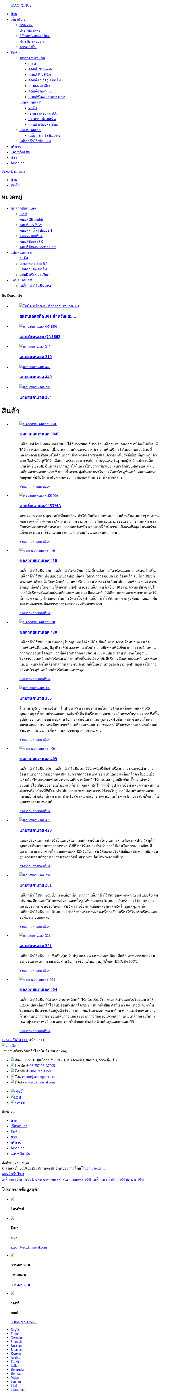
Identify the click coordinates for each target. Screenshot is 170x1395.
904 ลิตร (126, 1179)
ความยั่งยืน (28, 47)
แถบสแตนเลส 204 (35, 397)
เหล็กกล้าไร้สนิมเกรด (44, 135)
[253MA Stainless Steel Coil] (38, 495)
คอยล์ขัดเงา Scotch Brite (46, 97)
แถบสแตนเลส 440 (35, 377)
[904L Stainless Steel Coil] (38, 424)
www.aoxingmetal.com (38, 1082)
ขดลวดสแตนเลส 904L (39, 434)
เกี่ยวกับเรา (19, 19)
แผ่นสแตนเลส (30, 102)
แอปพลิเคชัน (20, 152)
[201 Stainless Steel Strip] (34, 875)
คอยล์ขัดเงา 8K (40, 91)
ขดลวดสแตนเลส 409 (38, 758)
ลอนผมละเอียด (39, 86)
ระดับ (32, 108)
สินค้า (15, 52)
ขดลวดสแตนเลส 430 (38, 632)
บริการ (16, 146)
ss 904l (139, 1179)
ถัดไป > (18, 1040)
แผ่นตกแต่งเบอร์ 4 (42, 119)
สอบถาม (26, 486)
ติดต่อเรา (18, 163)
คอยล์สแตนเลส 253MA (40, 505)
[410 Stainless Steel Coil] (37, 550)
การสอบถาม (20, 1285)
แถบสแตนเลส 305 (35, 698)
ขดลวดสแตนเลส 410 (38, 560)
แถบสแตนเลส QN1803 (39, 336)
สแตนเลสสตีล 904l (76, 1179)
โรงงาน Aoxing (92, 1168)
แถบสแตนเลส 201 (35, 885)
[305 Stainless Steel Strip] (34, 688)
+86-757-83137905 (41, 1066)
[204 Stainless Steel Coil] (37, 979)
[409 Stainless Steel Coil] (37, 748)
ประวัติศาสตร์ (30, 30)
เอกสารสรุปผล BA (42, 113)
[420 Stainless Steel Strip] (34, 820)
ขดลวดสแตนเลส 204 (38, 989)
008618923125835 (41, 1071)
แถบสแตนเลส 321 (35, 945)
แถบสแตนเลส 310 (35, 356)
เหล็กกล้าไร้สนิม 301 (17, 1179)
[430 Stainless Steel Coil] (37, 622)
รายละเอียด (41, 486)
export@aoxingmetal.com (40, 1077)
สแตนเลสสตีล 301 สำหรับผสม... (47, 316)
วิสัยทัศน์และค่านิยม (34, 36)
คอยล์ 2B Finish (40, 69)
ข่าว (14, 158)
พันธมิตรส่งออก (31, 41)
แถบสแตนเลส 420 (35, 830)
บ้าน (14, 14)
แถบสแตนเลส (30, 130)
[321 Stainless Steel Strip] (34, 935)
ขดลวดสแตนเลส (32, 58)
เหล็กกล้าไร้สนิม (105, 1179)
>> (26, 1040)
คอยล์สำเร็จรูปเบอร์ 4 (44, 80)
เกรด (32, 63)
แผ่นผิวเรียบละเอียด (43, 124)
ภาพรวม (26, 25)
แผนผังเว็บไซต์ (13, 1174)
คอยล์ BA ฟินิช (39, 75)
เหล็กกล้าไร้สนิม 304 (35, 141)
